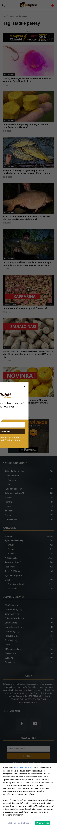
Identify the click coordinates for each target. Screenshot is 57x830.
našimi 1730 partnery (23, 768)
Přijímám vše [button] (42, 823)
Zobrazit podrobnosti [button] (19, 823)
